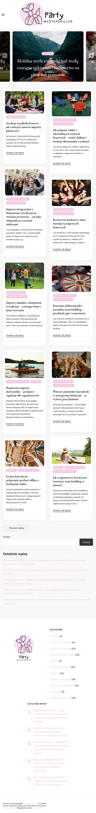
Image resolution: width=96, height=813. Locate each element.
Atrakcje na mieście (63, 299)
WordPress (37, 808)
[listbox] (48, 55)
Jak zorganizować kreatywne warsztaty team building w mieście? (70, 481)
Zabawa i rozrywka (63, 124)
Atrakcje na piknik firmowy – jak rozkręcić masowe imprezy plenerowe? (23, 127)
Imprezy (54, 660)
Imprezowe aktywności (65, 120)
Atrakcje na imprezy (60, 642)
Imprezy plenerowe (16, 117)
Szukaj (6, 536)
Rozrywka (55, 691)
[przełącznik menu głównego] (3, 15)
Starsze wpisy (16, 527)
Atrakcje (48, 47)
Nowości (36, 381)
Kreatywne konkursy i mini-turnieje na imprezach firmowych (69, 223)
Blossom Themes (10, 808)
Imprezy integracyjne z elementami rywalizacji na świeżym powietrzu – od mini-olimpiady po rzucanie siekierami (24, 216)
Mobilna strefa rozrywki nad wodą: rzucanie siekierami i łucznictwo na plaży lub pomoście (51, 731)
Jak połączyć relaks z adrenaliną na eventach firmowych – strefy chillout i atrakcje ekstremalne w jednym (71, 135)
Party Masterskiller (30, 803)
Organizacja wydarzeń (62, 685)
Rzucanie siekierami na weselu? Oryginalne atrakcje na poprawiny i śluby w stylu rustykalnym (51, 781)
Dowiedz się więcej (15, 153)
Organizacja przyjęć (64, 213)
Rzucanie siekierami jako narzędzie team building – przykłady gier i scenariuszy (69, 309)
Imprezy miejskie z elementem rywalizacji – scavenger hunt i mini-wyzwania (23, 306)
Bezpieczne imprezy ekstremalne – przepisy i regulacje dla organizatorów (22, 391)
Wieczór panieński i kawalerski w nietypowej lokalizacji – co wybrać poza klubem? (71, 395)
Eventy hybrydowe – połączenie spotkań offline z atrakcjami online (22, 480)
